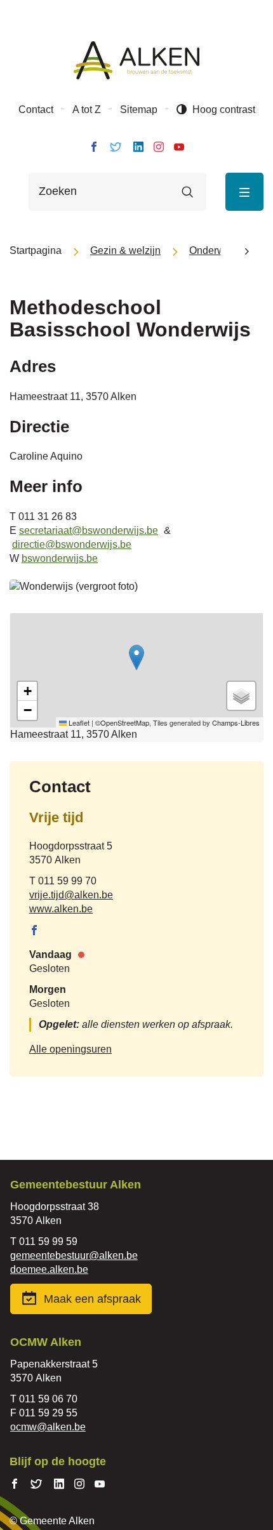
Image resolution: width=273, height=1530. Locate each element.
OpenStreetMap (124, 722)
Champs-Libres (236, 722)
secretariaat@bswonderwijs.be (88, 530)
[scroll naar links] (246, 251)
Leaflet (78, 722)
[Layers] (241, 696)
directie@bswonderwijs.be (71, 544)
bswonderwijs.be (60, 558)
